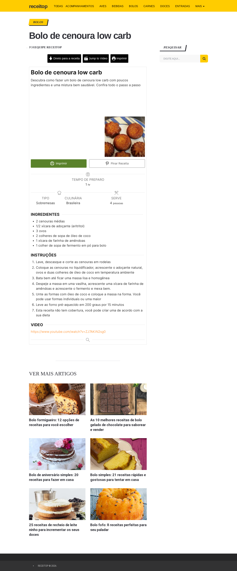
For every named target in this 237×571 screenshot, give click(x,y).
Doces (165, 6)
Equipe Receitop (48, 47)
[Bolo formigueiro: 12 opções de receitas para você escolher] (57, 399)
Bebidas (117, 6)
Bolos (133, 6)
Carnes (149, 6)
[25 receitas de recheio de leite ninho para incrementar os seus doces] (57, 504)
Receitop (38, 6)
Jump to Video (97, 58)
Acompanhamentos (80, 6)
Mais (198, 6)
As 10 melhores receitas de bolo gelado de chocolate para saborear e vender (118, 425)
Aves (103, 6)
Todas (58, 6)
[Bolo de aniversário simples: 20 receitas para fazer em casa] (57, 454)
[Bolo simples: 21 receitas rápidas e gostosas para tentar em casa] (118, 454)
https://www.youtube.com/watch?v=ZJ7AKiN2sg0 (68, 332)
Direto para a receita (66, 58)
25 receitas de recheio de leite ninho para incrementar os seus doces (54, 530)
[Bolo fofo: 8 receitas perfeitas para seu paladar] (118, 504)
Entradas (182, 6)
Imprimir (121, 58)
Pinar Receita (119, 163)
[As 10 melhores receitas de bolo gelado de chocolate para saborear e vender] (118, 399)
